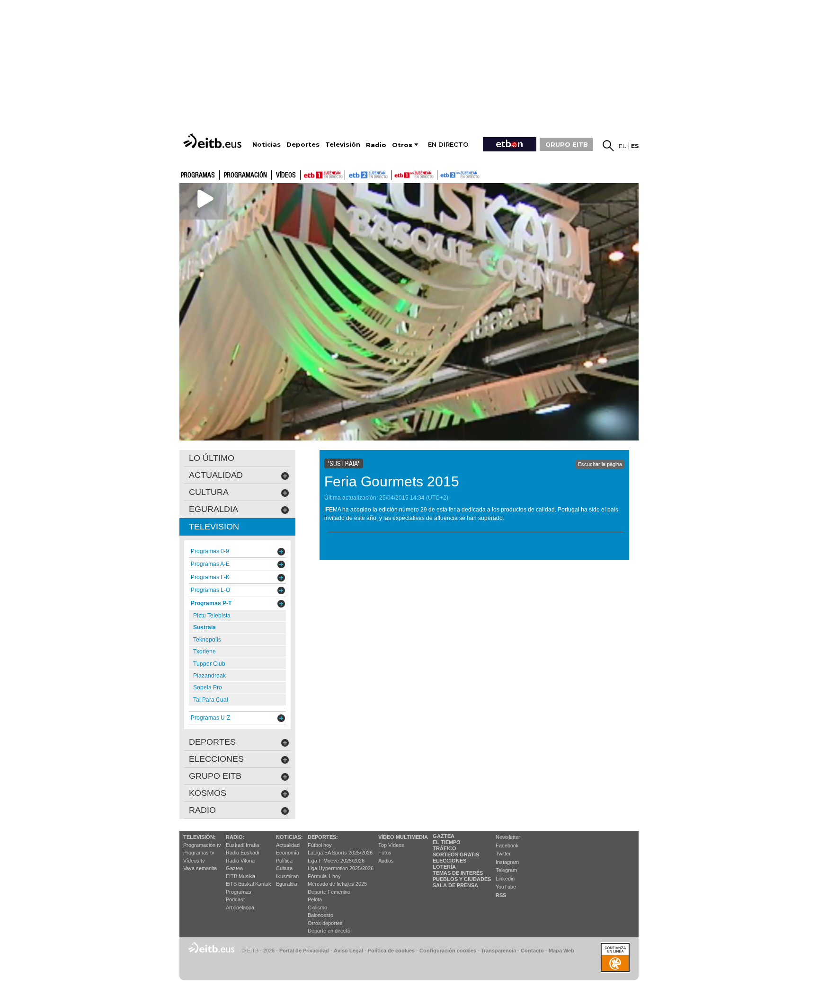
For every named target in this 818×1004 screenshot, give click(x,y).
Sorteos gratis (456, 854)
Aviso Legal (348, 950)
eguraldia (213, 509)
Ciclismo (317, 907)
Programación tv (202, 845)
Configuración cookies (447, 950)
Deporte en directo (329, 931)
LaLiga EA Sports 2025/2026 (340, 852)
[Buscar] (608, 145)
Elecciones (449, 860)
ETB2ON (441, 174)
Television (214, 526)
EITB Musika (240, 876)
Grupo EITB (215, 776)
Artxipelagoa (240, 907)
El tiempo (447, 842)
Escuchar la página (600, 464)
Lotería (444, 867)
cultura (209, 492)
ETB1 (322, 175)
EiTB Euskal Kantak (248, 884)
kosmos (207, 793)
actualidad (216, 475)
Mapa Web (561, 950)
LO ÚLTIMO (211, 458)
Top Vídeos (391, 845)
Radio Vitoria (240, 860)
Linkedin (505, 878)
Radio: (235, 837)
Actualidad (288, 845)
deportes (212, 742)
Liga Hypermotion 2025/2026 (340, 868)
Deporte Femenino (329, 892)
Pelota (315, 899)
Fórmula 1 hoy (324, 876)
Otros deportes (325, 923)
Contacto (532, 950)
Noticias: (289, 837)
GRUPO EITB (566, 144)
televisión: (199, 837)
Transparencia (498, 950)
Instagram (507, 862)
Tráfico (444, 848)
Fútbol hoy (320, 845)
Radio (202, 810)
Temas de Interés (458, 873)
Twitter (503, 853)
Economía (287, 852)
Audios (386, 860)
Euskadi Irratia (242, 845)
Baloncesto (320, 915)
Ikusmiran (287, 876)
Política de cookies (391, 950)
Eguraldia (286, 884)
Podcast (235, 899)
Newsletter (508, 837)
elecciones (216, 759)
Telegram (506, 870)
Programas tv (198, 852)
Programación (245, 175)
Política (284, 860)
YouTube (506, 887)
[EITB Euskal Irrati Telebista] (213, 141)
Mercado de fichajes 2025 (337, 884)
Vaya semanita (200, 868)
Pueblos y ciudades (462, 879)
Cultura (284, 868)
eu (623, 146)
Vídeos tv (194, 860)
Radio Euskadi (242, 852)
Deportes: (323, 837)
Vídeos (286, 175)
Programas (198, 175)
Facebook (507, 845)
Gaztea (234, 868)
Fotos (384, 852)
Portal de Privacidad (304, 950)
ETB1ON (395, 174)
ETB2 (368, 175)
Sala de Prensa (455, 885)
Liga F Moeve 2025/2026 (336, 860)
